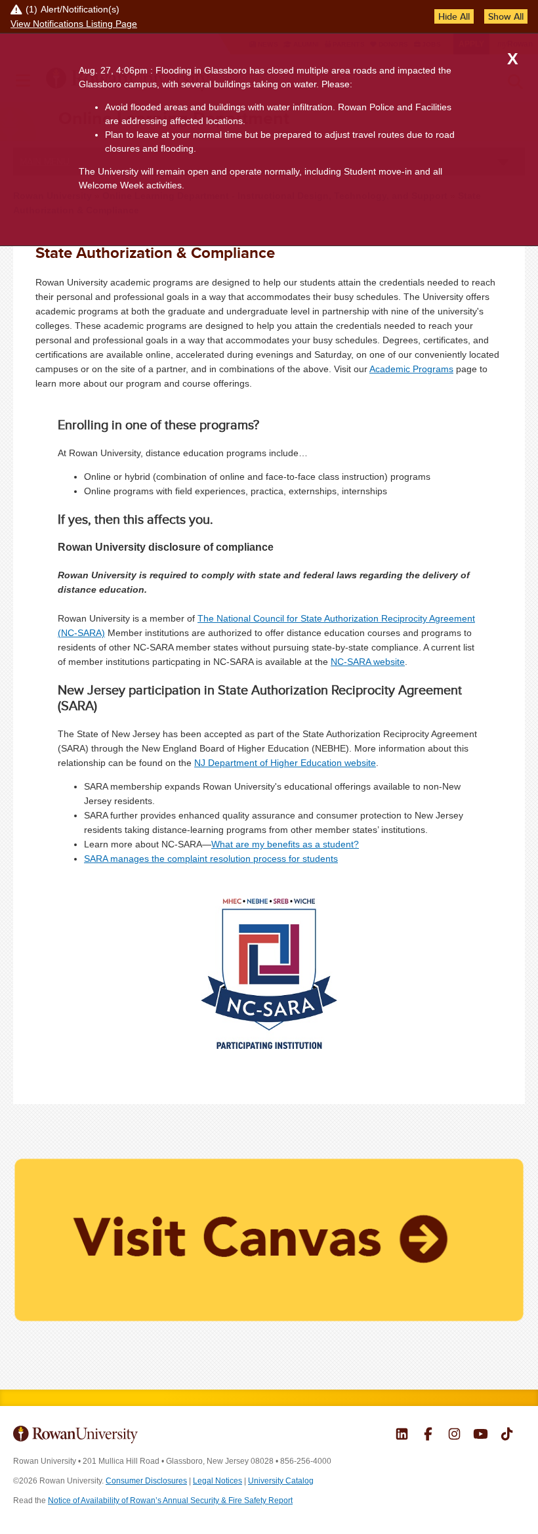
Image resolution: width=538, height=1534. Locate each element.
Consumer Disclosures (146, 1480)
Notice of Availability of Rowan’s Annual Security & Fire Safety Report (170, 1500)
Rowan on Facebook (428, 1435)
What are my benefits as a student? (285, 844)
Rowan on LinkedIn (402, 1435)
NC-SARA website (368, 661)
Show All (506, 16)
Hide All (454, 16)
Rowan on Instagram (454, 1435)
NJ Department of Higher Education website (285, 762)
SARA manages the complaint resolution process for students (211, 858)
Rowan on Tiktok (507, 1435)
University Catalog (281, 1480)
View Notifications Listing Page (73, 23)
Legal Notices (217, 1480)
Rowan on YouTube (480, 1435)
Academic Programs (411, 369)
